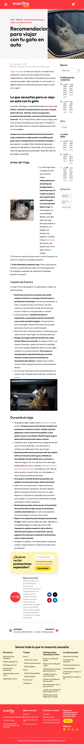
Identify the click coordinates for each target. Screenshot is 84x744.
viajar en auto (45, 66)
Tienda (26, 652)
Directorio (8, 652)
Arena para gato (69, 668)
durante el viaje (47, 422)
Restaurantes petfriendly (8, 669)
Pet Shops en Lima (9, 665)
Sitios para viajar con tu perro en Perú (51, 685)
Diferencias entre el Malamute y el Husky (50, 696)
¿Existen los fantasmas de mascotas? (51, 680)
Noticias (19, 19)
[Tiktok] (76, 729)
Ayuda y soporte (49, 717)
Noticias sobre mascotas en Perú (51, 653)
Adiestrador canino (10, 679)
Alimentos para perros (32, 663)
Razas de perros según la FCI (72, 678)
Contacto (46, 714)
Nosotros (26, 714)
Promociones (28, 680)
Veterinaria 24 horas (70, 656)
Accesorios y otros (31, 660)
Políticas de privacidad (51, 723)
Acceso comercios (29, 724)
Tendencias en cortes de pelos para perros (52, 670)
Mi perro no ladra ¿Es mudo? (50, 659)
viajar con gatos (18, 66)
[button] (49, 594)
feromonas (50, 240)
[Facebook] (64, 729)
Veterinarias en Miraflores (8, 657)
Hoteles (64, 127)
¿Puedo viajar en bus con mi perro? (72, 672)
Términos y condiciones (51, 720)
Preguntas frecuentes (31, 717)
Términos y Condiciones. (44, 564)
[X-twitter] (72, 729)
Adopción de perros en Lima (11, 674)
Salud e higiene (29, 666)
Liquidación (27, 683)
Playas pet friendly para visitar (51, 665)
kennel (17, 377)
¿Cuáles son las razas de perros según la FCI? (51, 691)
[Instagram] (68, 729)
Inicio (12, 19)
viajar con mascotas (31, 66)
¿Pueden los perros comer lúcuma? (50, 675)
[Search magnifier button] (78, 70)
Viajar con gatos (17, 71)
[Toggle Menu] (6, 4)
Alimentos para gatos (32, 673)
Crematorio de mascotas (68, 661)
